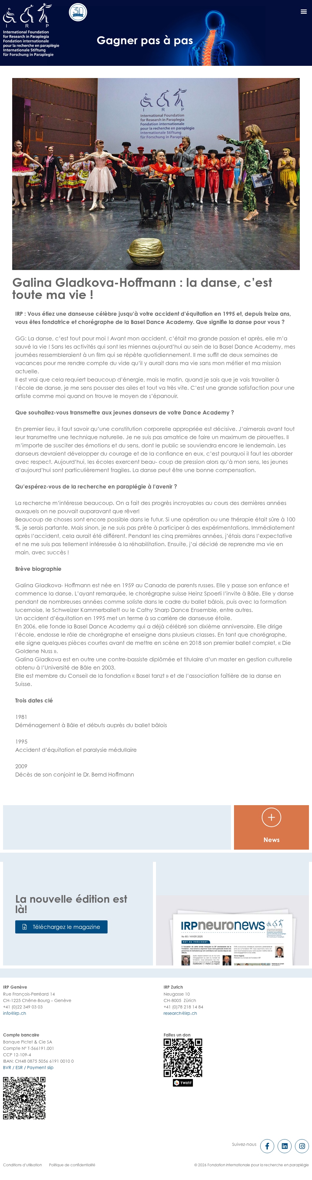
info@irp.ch (14, 1013)
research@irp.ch (180, 1013)
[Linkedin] (285, 1146)
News (272, 840)
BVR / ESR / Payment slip (28, 1067)
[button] (61, 926)
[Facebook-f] (267, 1146)
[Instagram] (302, 1146)
